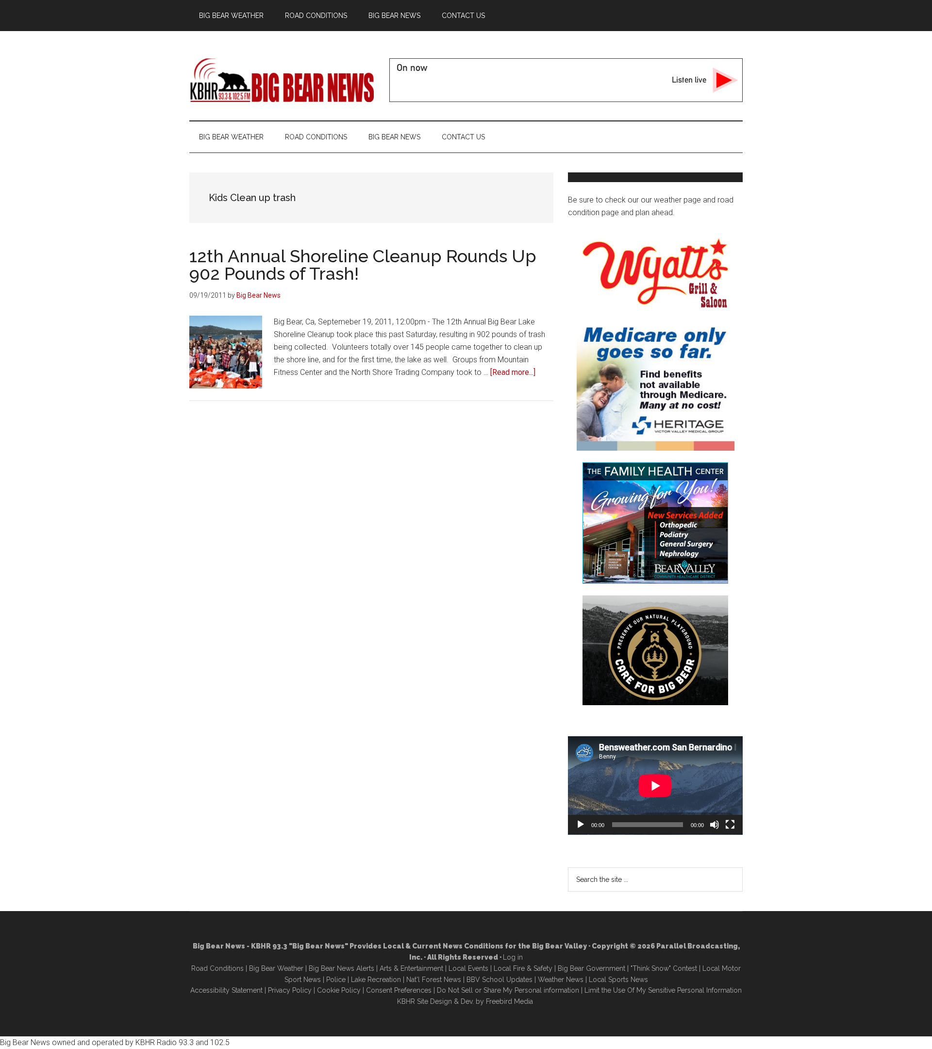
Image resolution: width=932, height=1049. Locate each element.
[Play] (580, 824)
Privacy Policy (290, 990)
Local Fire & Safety (523, 968)
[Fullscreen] (730, 824)
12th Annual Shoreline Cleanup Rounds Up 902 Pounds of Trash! (362, 265)
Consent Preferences (399, 990)
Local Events (468, 968)
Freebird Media (509, 1001)
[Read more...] (512, 372)
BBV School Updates (499, 979)
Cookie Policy (339, 990)
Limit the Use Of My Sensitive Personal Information (663, 990)
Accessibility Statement (226, 990)
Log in (513, 957)
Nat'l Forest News (433, 979)
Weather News (560, 979)
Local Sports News (618, 979)
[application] (655, 785)
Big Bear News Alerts (341, 968)
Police (336, 979)
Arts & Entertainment (411, 968)
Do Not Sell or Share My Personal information (508, 990)
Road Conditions (217, 968)
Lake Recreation (376, 979)
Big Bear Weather (276, 968)
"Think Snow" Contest (664, 968)
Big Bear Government (591, 968)
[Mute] (714, 824)
